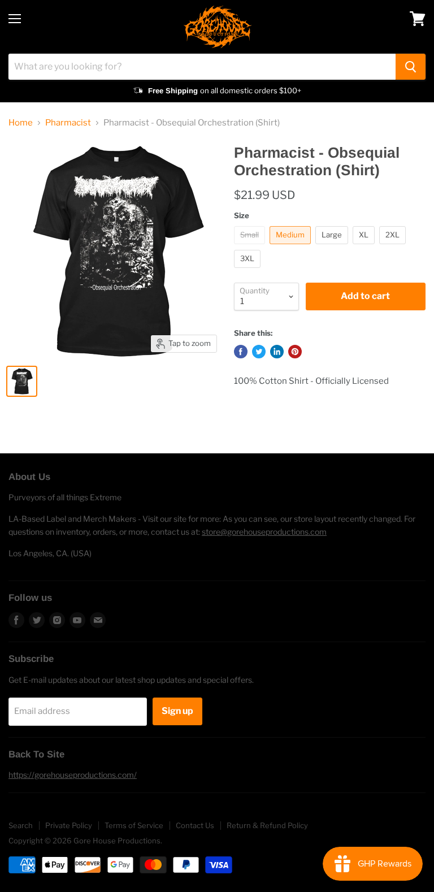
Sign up (177, 710)
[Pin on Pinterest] (295, 351)
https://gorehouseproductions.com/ (72, 775)
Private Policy (68, 825)
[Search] (411, 67)
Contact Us (195, 825)
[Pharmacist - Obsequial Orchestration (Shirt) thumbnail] (21, 381)
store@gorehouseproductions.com (264, 531)
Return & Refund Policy (267, 825)
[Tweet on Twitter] (259, 351)
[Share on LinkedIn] (277, 351)
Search (20, 825)
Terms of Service (134, 825)
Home (20, 123)
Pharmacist (68, 123)
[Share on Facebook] (241, 351)
